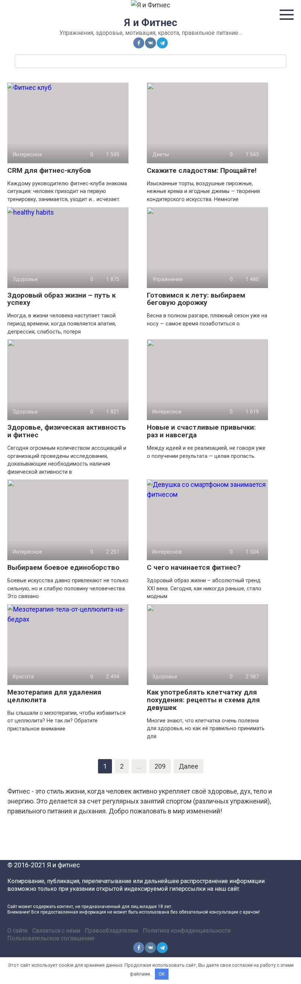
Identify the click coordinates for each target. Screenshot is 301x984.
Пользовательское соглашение (50, 938)
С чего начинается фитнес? (193, 567)
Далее (188, 766)
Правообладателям (111, 930)
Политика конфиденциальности (187, 930)
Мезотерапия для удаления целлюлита (54, 696)
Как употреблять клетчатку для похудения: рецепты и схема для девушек (203, 700)
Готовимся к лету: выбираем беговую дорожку (196, 299)
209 (160, 766)
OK (162, 974)
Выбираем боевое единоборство (63, 567)
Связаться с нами (56, 930)
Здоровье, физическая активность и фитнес (66, 431)
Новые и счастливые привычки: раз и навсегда (201, 431)
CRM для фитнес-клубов (49, 170)
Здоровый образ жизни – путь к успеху (61, 299)
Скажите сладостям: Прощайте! (202, 170)
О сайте (17, 930)
